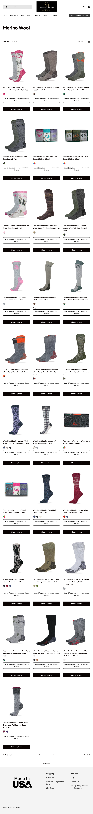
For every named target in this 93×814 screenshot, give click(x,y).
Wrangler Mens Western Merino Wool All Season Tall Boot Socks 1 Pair (46, 653)
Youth (55, 15)
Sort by (6, 42)
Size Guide (50, 788)
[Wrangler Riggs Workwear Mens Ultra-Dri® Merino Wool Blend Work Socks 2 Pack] (76, 629)
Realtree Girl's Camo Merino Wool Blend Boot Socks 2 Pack (16, 227)
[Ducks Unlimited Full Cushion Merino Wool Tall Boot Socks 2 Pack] (76, 204)
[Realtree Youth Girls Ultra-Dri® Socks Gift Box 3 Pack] (46, 135)
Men (36, 15)
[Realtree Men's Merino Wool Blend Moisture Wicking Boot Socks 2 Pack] (16, 629)
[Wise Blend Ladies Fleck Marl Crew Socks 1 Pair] (46, 489)
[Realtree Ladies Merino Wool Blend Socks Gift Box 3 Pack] (16, 489)
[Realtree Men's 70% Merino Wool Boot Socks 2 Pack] (46, 66)
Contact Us (74, 782)
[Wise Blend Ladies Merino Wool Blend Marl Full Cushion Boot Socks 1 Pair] (16, 701)
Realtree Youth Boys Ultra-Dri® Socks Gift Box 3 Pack (75, 158)
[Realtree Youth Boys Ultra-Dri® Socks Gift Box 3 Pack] (76, 135)
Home (5, 15)
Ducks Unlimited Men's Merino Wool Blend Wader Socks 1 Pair (75, 298)
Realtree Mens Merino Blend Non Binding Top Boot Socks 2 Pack (46, 580)
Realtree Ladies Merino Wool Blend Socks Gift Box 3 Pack (14, 511)
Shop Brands (25, 15)
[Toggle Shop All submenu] (18, 15)
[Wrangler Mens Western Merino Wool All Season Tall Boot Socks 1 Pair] (46, 629)
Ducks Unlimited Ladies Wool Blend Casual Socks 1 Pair (14, 298)
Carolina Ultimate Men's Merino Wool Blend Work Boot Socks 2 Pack (45, 371)
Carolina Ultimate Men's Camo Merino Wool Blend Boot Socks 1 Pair (76, 371)
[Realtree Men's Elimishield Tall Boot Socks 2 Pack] (16, 135)
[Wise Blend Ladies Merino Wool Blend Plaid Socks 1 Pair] (46, 420)
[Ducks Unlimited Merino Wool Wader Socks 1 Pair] (46, 276)
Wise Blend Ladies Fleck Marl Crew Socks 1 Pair (44, 511)
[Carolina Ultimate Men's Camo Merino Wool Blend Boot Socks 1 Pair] (76, 348)
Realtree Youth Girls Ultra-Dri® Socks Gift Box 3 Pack (45, 158)
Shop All (13, 15)
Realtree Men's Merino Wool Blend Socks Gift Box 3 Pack (76, 442)
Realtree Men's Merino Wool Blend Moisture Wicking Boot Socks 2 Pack (16, 653)
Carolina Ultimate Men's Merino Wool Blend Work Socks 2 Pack (15, 370)
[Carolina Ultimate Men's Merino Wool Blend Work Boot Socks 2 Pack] (46, 348)
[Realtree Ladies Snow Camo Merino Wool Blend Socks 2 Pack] (16, 66)
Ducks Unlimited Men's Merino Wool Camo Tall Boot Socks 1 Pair (46, 227)
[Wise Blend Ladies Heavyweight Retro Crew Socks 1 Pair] (76, 489)
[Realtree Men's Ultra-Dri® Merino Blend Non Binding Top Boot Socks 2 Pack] (76, 558)
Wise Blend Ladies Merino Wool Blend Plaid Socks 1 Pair (45, 442)
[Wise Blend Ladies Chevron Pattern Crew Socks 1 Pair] (16, 558)
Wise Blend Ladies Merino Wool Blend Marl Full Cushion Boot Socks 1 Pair (15, 724)
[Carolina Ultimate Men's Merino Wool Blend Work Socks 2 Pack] (16, 348)
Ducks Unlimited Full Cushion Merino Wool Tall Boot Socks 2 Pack (75, 228)
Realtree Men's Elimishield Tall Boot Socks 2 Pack (15, 158)
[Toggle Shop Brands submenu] (32, 15)
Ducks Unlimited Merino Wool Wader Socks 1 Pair (44, 298)
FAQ (72, 778)
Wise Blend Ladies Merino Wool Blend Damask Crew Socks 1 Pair (16, 442)
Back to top (46, 763)
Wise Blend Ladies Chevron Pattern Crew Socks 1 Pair (13, 580)
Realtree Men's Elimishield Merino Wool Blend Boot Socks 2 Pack (76, 88)
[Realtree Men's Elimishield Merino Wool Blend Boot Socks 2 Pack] (76, 66)
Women (45, 15)
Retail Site (50, 778)
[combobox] (17, 7)
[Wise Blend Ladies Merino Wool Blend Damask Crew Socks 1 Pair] (16, 420)
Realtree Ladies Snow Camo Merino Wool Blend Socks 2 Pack (16, 88)
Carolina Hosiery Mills (14, 807)
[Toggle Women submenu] (50, 15)
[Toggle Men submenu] (40, 15)
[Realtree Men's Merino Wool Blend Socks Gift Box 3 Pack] (76, 420)
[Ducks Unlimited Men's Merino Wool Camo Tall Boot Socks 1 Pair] (46, 204)
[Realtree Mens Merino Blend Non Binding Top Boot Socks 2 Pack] (46, 558)
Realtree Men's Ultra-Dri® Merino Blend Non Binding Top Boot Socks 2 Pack (76, 581)
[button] (89, 7)
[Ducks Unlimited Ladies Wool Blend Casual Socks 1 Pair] (16, 276)
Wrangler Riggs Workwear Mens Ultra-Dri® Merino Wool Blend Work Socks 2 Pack (76, 653)
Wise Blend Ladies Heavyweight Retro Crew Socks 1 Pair (75, 511)
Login (6, 98)
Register (12, 98)
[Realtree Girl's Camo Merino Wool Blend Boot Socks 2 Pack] (16, 204)
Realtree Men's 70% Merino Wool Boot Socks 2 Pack (46, 88)
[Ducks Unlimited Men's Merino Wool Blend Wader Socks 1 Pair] (76, 276)
